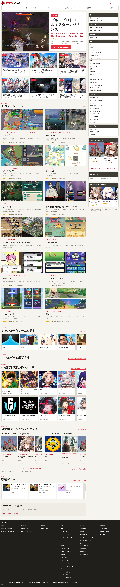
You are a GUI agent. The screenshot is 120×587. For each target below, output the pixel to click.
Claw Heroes (48, 456)
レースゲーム (93, 71)
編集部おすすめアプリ (70, 8)
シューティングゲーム (95, 58)
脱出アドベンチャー (23, 275)
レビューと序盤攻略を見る (61, 47)
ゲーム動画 (92, 134)
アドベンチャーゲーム (95, 55)
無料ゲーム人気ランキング (96, 27)
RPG (91, 44)
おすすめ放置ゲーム (94, 116)
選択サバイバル (39, 456)
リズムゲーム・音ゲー (95, 63)
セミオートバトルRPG (51, 132)
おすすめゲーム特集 (94, 131)
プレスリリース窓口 (26, 582)
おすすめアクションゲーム (96, 105)
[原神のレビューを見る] (65, 298)
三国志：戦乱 (65, 457)
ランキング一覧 (82, 429)
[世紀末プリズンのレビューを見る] (22, 119)
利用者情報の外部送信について (65, 582)
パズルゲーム (93, 47)
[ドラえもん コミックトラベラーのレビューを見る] (65, 262)
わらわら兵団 (51, 135)
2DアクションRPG (49, 454)
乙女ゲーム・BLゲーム (95, 66)
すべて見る (83, 107)
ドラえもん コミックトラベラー (57, 278)
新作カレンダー (93, 37)
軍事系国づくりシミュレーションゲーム (69, 454)
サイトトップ (5, 582)
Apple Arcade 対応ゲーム (96, 90)
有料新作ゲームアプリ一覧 (96, 20)
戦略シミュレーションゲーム (64, 132)
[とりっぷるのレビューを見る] (65, 155)
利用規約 (55, 582)
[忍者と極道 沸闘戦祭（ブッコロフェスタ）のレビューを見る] (65, 191)
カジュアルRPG (50, 203)
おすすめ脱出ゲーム (94, 113)
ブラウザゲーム (93, 82)
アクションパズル (50, 168)
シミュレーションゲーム (95, 52)
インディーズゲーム (94, 87)
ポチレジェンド (52, 242)
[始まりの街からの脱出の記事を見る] (34, 487)
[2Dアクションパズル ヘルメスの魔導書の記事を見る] (6, 487)
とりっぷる (50, 171)
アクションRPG (16, 168)
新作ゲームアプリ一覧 (31, 8)
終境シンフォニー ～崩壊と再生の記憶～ (25, 457)
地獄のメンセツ (9, 278)
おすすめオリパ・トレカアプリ (97, 100)
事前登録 (89, 8)
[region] (44, 342)
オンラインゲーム (94, 77)
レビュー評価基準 (7, 513)
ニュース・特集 (93, 129)
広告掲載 (18, 582)
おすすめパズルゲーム (95, 108)
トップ (11, 8)
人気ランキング (50, 8)
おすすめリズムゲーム (95, 119)
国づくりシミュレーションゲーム (11, 203)
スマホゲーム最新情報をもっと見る (77, 358)
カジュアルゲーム (38, 454)
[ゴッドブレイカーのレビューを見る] (22, 155)
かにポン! (69, 484)
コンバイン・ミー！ (10, 314)
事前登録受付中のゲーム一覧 (78, 368)
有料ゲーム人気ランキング (96, 30)
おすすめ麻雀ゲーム (94, 122)
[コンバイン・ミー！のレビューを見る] (22, 298)
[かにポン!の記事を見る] (62, 487)
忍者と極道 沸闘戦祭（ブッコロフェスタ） (62, 207)
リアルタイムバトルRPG (23, 454)
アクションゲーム (94, 50)
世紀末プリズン (9, 135)
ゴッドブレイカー (9, 171)
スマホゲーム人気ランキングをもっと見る (32, 468)
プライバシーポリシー (46, 582)
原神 (47, 314)
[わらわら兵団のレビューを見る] (65, 119)
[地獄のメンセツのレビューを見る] (22, 262)
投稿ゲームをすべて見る (80, 480)
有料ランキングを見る (111, 168)
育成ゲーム (92, 60)
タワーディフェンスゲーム (96, 79)
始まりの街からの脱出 (45, 484)
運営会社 (16, 513)
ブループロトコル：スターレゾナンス (65, 24)
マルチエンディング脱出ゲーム (10, 275)
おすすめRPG (93, 103)
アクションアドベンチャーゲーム (28, 132)
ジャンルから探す (109, 8)
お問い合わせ (12, 582)
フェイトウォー (9, 207)
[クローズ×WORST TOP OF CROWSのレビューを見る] (22, 227)
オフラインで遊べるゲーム (96, 85)
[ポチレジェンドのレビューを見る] (65, 227)
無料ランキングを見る (96, 168)
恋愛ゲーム (92, 69)
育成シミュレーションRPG (9, 239)
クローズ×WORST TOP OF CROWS (16, 242)
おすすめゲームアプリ (95, 97)
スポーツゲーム (93, 74)
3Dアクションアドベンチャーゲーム (11, 132)
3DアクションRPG (8, 168)
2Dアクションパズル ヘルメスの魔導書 (18, 485)
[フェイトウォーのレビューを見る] (22, 191)
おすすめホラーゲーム (95, 111)
